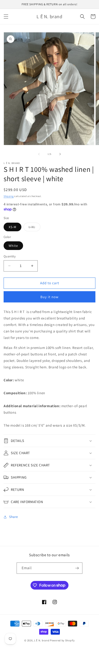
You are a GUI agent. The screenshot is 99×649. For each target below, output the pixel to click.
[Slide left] (39, 154)
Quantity (10, 256)
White (13, 245)
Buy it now (49, 297)
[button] (6, 16)
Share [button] (13, 517)
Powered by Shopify (62, 640)
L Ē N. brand (41, 640)
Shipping (9, 196)
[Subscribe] (77, 568)
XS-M (12, 227)
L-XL (34, 228)
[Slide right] (60, 154)
